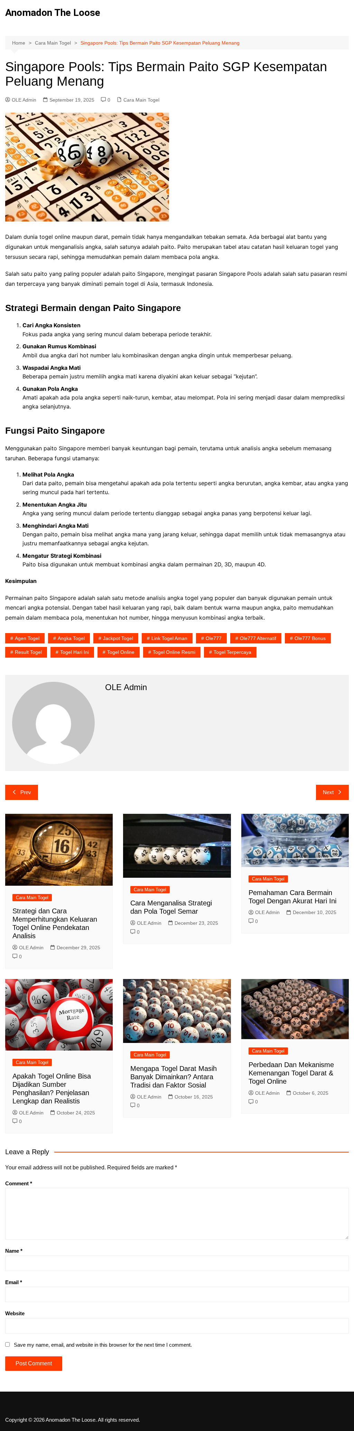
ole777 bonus (310, 638)
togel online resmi (174, 652)
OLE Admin (24, 100)
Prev (25, 792)
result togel (28, 652)
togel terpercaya (232, 652)
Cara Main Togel (141, 100)
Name (13, 1251)
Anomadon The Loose (52, 12)
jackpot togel (118, 638)
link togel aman (169, 638)
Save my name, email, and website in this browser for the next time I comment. (103, 1345)
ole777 (214, 638)
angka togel (71, 638)
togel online (120, 652)
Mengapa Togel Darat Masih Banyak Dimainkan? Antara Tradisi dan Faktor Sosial (173, 1077)
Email (13, 1282)
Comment (18, 1183)
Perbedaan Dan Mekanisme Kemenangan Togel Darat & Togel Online (291, 1073)
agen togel (27, 638)
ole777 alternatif (258, 638)
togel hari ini (74, 652)
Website (15, 1313)
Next (328, 792)
